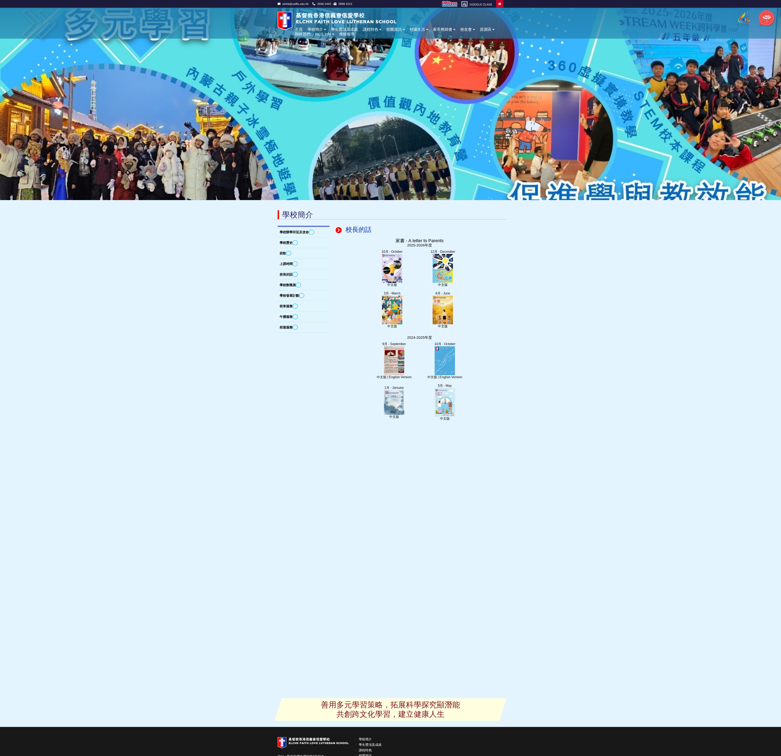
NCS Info (323, 34)
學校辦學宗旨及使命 (294, 232)
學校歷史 (286, 242)
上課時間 (286, 264)
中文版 (392, 284)
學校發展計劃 (289, 295)
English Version (400, 377)
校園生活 (417, 29)
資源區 (485, 29)
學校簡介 (315, 29)
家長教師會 (442, 29)
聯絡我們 (302, 34)
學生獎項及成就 (344, 29)
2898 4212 (345, 3)
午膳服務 (286, 316)
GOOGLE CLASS (481, 4)
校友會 (466, 29)
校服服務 (286, 327)
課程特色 (370, 29)
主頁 (299, 29)
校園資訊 (394, 29)
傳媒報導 (347, 34)
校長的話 (286, 274)
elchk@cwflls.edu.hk (296, 3)
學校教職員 (288, 285)
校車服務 (286, 306)
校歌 (283, 253)
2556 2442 (325, 3)
